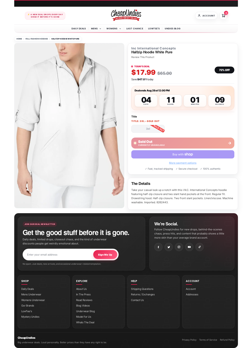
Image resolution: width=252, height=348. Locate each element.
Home (19, 39)
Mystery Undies (30, 316)
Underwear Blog (85, 311)
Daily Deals (78, 28)
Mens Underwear (31, 294)
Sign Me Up (105, 254)
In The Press (83, 294)
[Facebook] (158, 247)
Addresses (192, 294)
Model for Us (83, 316)
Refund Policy (227, 339)
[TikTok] (199, 247)
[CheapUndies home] (126, 15)
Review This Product (142, 57)
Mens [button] (94, 28)
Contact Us (137, 300)
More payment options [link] (182, 162)
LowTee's (154, 28)
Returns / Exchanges (143, 294)
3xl (148, 128)
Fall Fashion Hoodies (37, 39)
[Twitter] (169, 247)
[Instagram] (179, 247)
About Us (81, 289)
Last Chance (134, 28)
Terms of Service (208, 339)
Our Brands (27, 305)
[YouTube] (189, 247)
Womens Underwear (33, 300)
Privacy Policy (189, 339)
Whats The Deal (85, 322)
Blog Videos (83, 305)
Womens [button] (111, 28)
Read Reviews (84, 300)
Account (191, 289)
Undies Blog (173, 28)
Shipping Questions (142, 289)
